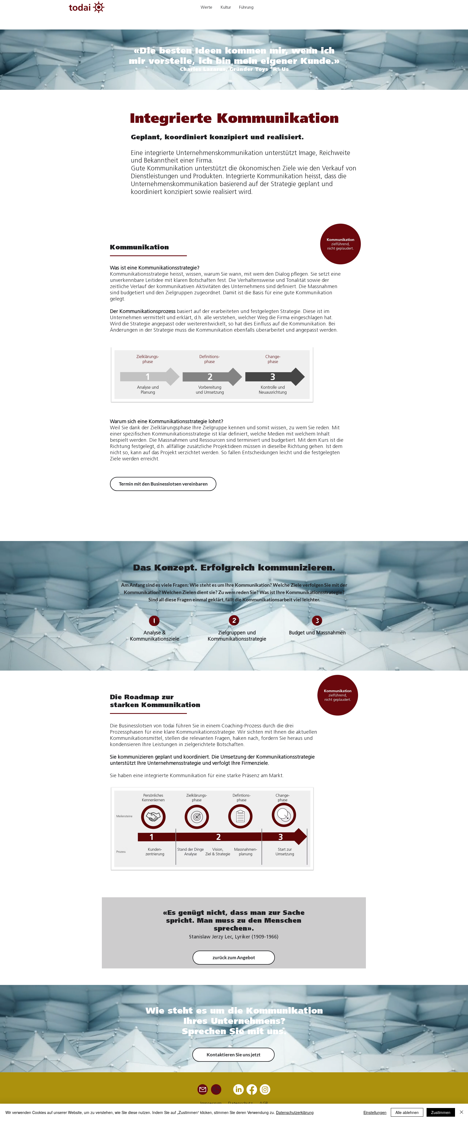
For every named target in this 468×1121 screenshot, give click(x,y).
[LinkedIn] (238, 1089)
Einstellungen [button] (374, 1112)
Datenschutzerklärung (295, 1112)
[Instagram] (265, 1089)
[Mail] (202, 1089)
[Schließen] (461, 1112)
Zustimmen (440, 1112)
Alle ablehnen (407, 1112)
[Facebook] (251, 1089)
